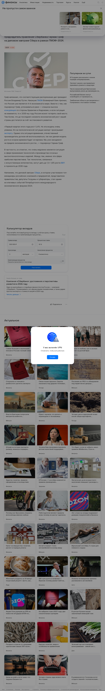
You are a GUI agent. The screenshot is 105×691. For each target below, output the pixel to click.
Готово (52, 357)
